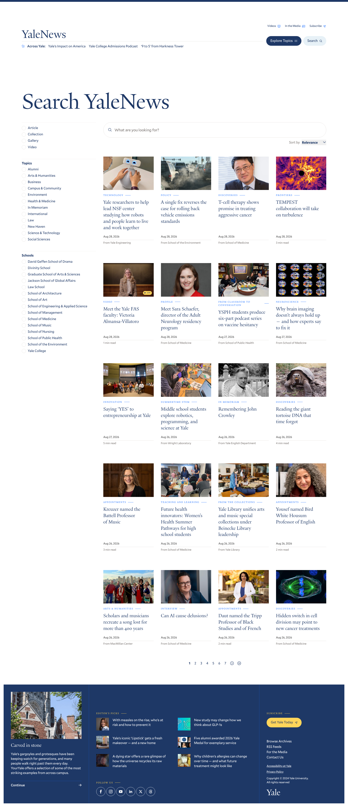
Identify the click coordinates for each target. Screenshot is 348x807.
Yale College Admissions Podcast (113, 46)
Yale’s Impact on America (67, 46)
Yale (273, 793)
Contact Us (275, 757)
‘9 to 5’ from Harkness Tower (162, 46)
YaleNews (44, 35)
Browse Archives (279, 741)
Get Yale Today (282, 722)
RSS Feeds (274, 746)
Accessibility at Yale (279, 766)
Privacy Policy (275, 772)
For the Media (277, 752)
